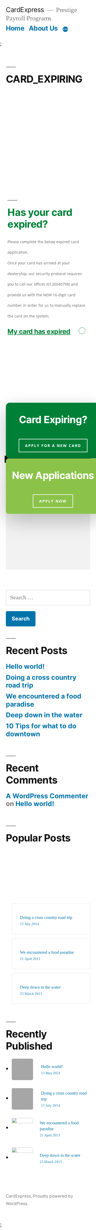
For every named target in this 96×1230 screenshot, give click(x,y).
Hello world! (25, 666)
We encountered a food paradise (43, 700)
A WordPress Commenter (47, 796)
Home (15, 28)
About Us (43, 28)
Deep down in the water (44, 715)
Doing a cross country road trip (41, 681)
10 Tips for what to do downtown (41, 730)
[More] (65, 29)
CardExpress (25, 10)
